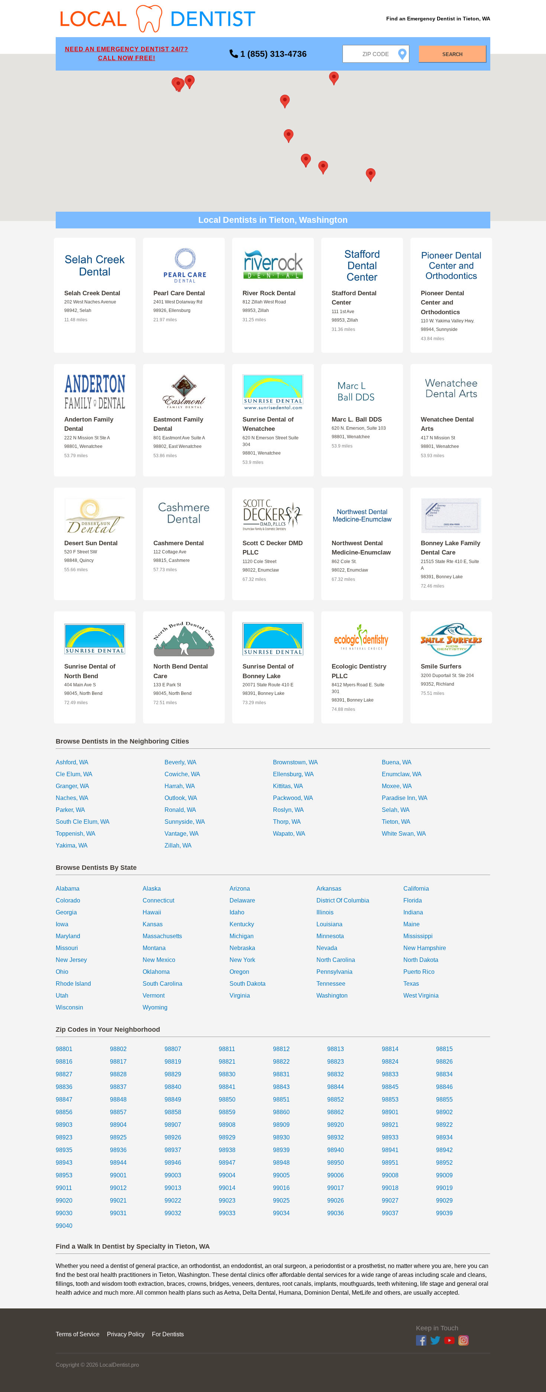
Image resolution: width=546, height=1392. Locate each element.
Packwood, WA (293, 798)
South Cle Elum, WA (83, 822)
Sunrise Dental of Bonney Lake (268, 671)
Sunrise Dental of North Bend (90, 671)
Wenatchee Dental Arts (447, 424)
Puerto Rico (419, 972)
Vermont (154, 995)
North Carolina (335, 960)
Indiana (413, 912)
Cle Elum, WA (74, 774)
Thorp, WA (287, 822)
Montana (154, 948)
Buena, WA (397, 762)
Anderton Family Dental (88, 424)
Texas (411, 983)
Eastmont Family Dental (178, 424)
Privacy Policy (125, 1334)
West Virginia (421, 995)
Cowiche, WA (182, 774)
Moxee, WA (397, 786)
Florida (412, 900)
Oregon (239, 972)
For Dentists (168, 1334)
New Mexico (159, 960)
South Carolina (162, 983)
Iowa (62, 924)
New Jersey (71, 960)
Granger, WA (72, 786)
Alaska (152, 888)
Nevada (326, 948)
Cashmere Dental (178, 543)
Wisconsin (69, 1007)
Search (452, 54)
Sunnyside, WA (185, 822)
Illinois (325, 912)
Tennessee (330, 983)
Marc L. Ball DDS (357, 419)
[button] (288, 136)
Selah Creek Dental (92, 293)
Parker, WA (70, 810)
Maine (411, 924)
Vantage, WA (182, 833)
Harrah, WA (180, 786)
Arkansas (328, 888)
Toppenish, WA (75, 833)
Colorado (68, 900)
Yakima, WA (72, 845)
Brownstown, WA (295, 762)
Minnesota (330, 936)
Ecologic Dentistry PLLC (359, 671)
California (416, 888)
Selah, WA (396, 810)
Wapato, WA (289, 833)
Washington (332, 995)
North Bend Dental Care (180, 671)
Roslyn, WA (288, 810)
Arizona (240, 888)
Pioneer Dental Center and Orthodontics (442, 303)
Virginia (240, 995)
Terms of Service (78, 1334)
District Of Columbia (342, 900)
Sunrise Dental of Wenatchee (268, 424)
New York (242, 960)
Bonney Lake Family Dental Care (450, 548)
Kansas (153, 924)
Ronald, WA (180, 810)
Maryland (68, 936)
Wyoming (155, 1007)
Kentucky (242, 924)
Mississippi (418, 936)
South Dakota (248, 983)
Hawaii (152, 912)
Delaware (242, 900)
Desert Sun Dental (91, 543)
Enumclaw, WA (402, 774)
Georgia (66, 912)
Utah (62, 995)
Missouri (67, 948)
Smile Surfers (441, 666)
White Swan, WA (404, 833)
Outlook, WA (181, 798)
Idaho (237, 912)
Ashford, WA (72, 762)
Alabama (67, 888)
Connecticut (158, 900)
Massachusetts (162, 936)
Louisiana (329, 924)
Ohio (62, 972)
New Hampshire (424, 948)
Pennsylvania (334, 972)
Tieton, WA (396, 822)
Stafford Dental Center (354, 298)
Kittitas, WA (288, 786)
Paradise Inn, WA (405, 798)
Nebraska (242, 948)
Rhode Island (73, 983)
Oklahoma (156, 972)
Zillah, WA (178, 845)
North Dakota (420, 960)
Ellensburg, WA (293, 774)
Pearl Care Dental (179, 293)
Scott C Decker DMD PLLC (273, 548)
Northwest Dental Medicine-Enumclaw (361, 548)
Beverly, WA (180, 762)
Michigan (242, 936)
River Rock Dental (269, 293)
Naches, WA (72, 798)
